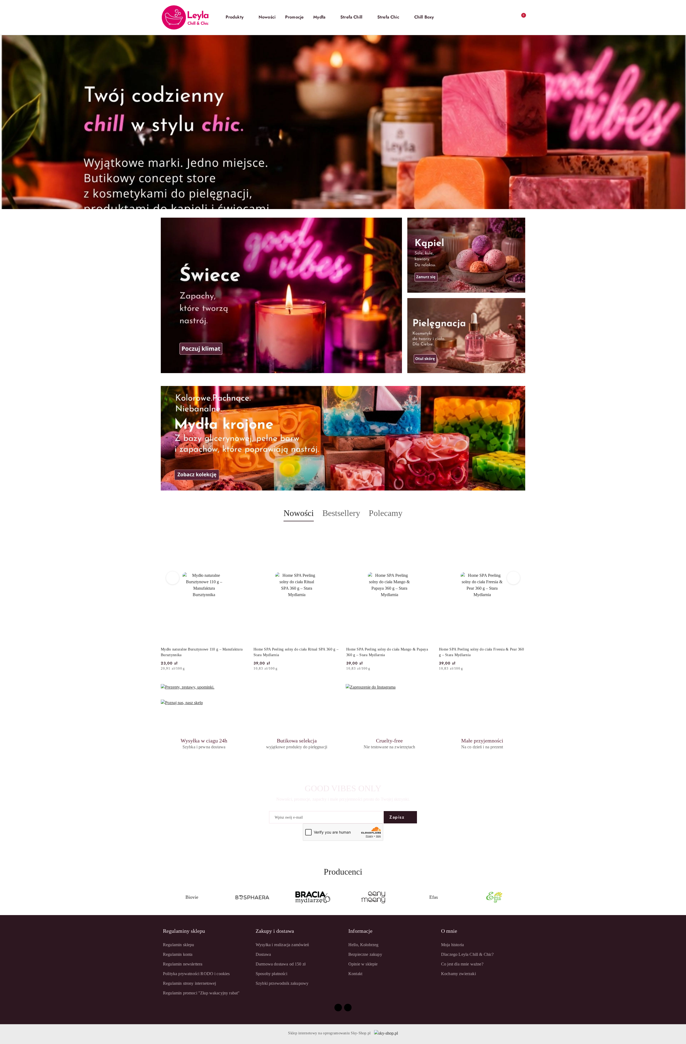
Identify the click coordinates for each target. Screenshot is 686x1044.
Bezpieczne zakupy (365, 954)
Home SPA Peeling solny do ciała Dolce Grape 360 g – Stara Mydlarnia (481, 652)
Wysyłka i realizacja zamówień (282, 944)
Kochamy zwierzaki (458, 973)
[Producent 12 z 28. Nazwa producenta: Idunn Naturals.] (494, 897)
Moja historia (452, 944)
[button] (237, 17)
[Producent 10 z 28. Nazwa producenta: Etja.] (373, 897)
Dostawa (263, 954)
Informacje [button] (360, 931)
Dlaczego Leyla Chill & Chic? (467, 954)
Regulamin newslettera (182, 964)
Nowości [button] (299, 513)
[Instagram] (348, 1007)
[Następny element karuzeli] (522, 897)
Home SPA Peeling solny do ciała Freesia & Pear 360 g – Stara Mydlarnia (388, 652)
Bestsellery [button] (341, 513)
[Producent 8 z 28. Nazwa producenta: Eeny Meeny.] (252, 897)
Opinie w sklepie (363, 964)
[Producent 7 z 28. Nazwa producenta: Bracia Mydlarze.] (192, 897)
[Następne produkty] (513, 577)
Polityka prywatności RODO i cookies (196, 973)
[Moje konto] (498, 17)
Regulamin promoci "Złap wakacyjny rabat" (201, 993)
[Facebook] (338, 1007)
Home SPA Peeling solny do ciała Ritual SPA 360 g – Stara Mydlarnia (203, 652)
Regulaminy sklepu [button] (184, 931)
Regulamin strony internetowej (189, 983)
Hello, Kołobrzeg (363, 944)
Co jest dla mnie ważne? (462, 964)
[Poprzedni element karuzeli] (163, 897)
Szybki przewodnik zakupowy (282, 983)
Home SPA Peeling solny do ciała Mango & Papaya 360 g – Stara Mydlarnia (294, 652)
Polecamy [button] (385, 513)
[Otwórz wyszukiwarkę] (487, 17)
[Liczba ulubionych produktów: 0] (509, 17)
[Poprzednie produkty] (173, 577)
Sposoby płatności (271, 973)
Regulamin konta (177, 954)
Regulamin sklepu (178, 944)
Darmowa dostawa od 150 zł (280, 964)
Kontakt (355, 973)
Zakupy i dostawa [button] (275, 931)
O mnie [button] (449, 931)
